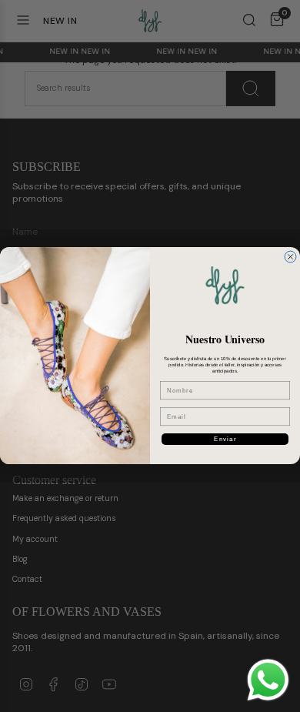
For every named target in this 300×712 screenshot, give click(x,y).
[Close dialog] (290, 256)
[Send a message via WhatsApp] (268, 680)
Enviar (225, 439)
